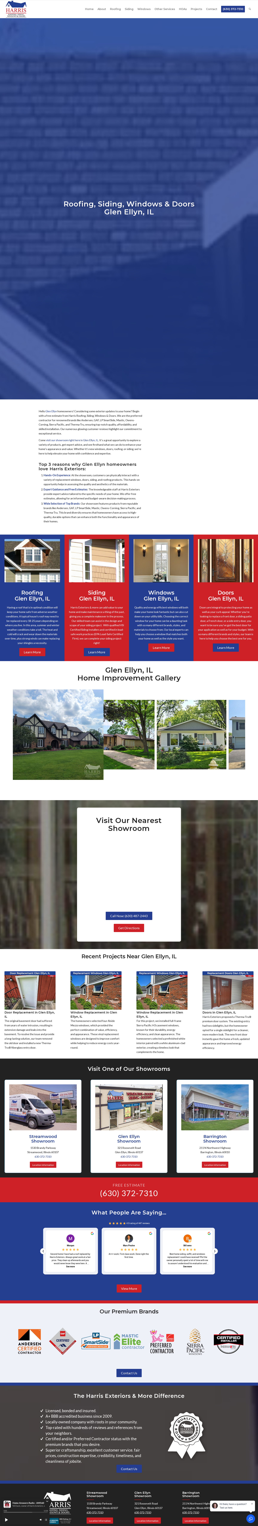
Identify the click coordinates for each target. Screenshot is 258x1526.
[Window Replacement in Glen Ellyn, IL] (96, 990)
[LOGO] (16, 9)
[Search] (250, 9)
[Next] (238, 734)
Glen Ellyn (51, 411)
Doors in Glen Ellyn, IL (219, 1012)
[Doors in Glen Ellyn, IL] (228, 990)
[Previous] (19, 734)
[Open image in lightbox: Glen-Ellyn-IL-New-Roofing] (222, 766)
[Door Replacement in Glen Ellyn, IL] (30, 990)
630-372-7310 (43, 1156)
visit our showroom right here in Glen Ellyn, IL (72, 440)
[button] (47, 1501)
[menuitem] (89, 9)
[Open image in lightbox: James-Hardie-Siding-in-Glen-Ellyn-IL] (159, 775)
